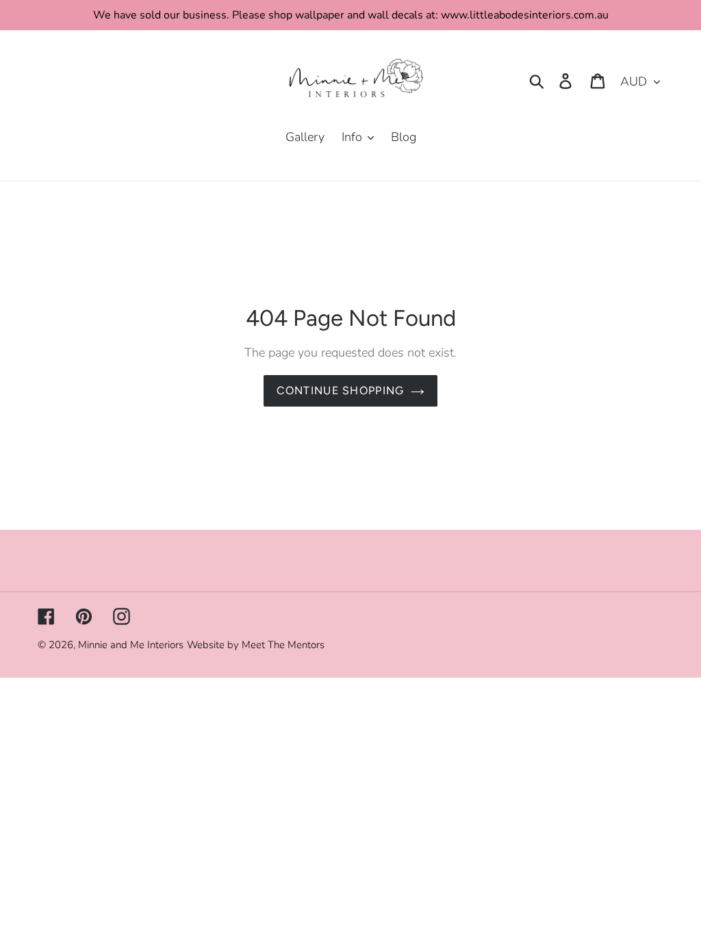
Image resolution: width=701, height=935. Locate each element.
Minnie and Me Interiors (130, 645)
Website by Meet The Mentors (255, 645)
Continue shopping (341, 390)
